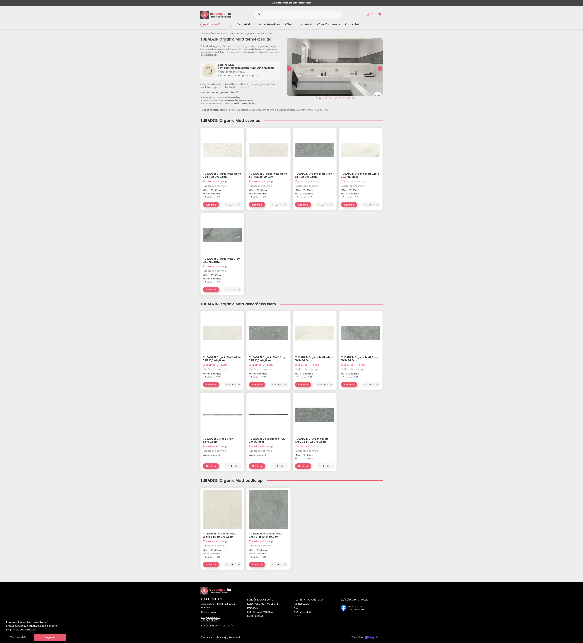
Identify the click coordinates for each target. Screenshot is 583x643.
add (239, 204)
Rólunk (289, 24)
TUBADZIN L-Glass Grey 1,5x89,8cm (218, 440)
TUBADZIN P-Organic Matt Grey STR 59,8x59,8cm (265, 535)
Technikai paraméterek (308, 599)
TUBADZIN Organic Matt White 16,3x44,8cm (314, 359)
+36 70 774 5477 (209, 620)
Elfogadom (49, 637)
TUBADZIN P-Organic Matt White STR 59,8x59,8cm (219, 535)
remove (226, 204)
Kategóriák (214, 24)
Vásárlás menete (328, 24)
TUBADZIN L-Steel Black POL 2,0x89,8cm (267, 440)
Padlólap (253, 607)
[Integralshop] (374, 637)
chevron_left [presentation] (289, 68)
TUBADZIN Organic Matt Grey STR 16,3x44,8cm (267, 359)
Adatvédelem (302, 612)
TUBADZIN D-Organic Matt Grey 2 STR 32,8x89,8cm (311, 440)
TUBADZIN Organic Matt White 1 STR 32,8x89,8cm (268, 175)
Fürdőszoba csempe (222, 33)
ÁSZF (297, 607)
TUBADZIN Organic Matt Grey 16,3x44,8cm (359, 359)
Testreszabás (18, 637)
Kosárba (211, 204)
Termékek (205, 33)
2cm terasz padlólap (260, 612)
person (368, 14)
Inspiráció (305, 24)
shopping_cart (380, 14)
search (259, 14)
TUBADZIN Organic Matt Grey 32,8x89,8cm (221, 260)
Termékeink (245, 24)
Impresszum (301, 603)
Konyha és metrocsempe (262, 603)
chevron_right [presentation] (380, 68)
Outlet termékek (269, 24)
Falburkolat (255, 616)
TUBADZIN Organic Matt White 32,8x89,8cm (360, 175)
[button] (316, 98)
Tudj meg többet (26, 629)
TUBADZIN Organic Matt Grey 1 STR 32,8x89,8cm (314, 175)
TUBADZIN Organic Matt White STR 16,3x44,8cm (222, 359)
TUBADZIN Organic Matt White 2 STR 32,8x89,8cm (222, 175)
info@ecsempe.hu (210, 617)
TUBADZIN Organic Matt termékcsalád (253, 33)
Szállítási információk (355, 599)
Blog (297, 616)
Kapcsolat (352, 24)
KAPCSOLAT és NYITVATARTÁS (217, 625)
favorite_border (374, 14)
